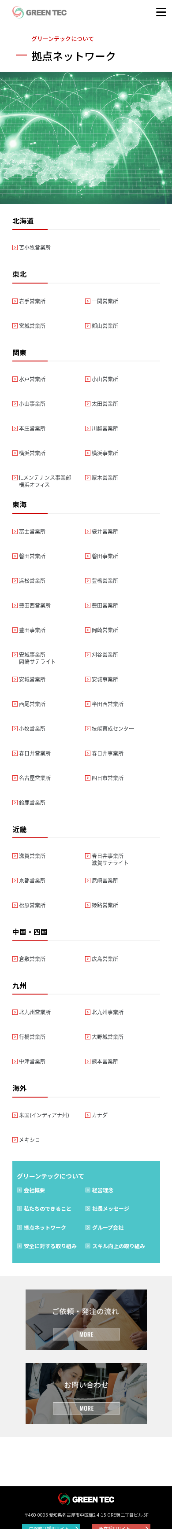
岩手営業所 (32, 301)
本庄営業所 (32, 428)
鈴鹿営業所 (32, 802)
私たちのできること (47, 1208)
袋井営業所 (105, 531)
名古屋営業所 (35, 778)
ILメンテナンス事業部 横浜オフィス (45, 481)
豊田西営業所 (35, 605)
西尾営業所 (32, 704)
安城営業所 (32, 679)
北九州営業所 (35, 1012)
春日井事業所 (107, 753)
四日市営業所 (107, 778)
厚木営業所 (105, 477)
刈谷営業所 (105, 654)
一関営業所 (105, 301)
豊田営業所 (105, 605)
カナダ (100, 1115)
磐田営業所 (32, 556)
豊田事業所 (32, 630)
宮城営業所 (32, 325)
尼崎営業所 (105, 880)
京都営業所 (32, 880)
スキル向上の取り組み (118, 1245)
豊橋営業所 (105, 580)
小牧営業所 (32, 728)
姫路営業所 (105, 905)
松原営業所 (32, 905)
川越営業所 (105, 428)
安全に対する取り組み (50, 1245)
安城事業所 (105, 679)
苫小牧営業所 (35, 247)
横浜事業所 (105, 453)
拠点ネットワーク (45, 1227)
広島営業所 (105, 959)
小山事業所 (32, 403)
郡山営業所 (105, 325)
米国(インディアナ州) (44, 1115)
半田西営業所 (107, 704)
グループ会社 (107, 1227)
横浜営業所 (32, 453)
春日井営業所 (35, 753)
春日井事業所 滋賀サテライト (110, 859)
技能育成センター (113, 728)
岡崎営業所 (105, 630)
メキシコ (29, 1139)
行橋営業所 (32, 1036)
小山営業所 (105, 379)
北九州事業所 (107, 1012)
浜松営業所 (32, 580)
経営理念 (102, 1190)
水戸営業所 (32, 379)
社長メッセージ (110, 1208)
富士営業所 (32, 531)
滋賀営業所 (32, 855)
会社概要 (34, 1190)
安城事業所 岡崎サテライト (37, 658)
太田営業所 (105, 403)
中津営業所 (32, 1061)
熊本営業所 (105, 1061)
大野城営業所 (107, 1036)
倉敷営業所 (32, 959)
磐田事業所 (105, 556)
